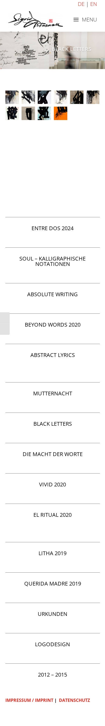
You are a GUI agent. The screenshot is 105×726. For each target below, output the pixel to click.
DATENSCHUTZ (74, 700)
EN (93, 4)
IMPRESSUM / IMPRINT (29, 700)
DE (81, 4)
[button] (12, 97)
